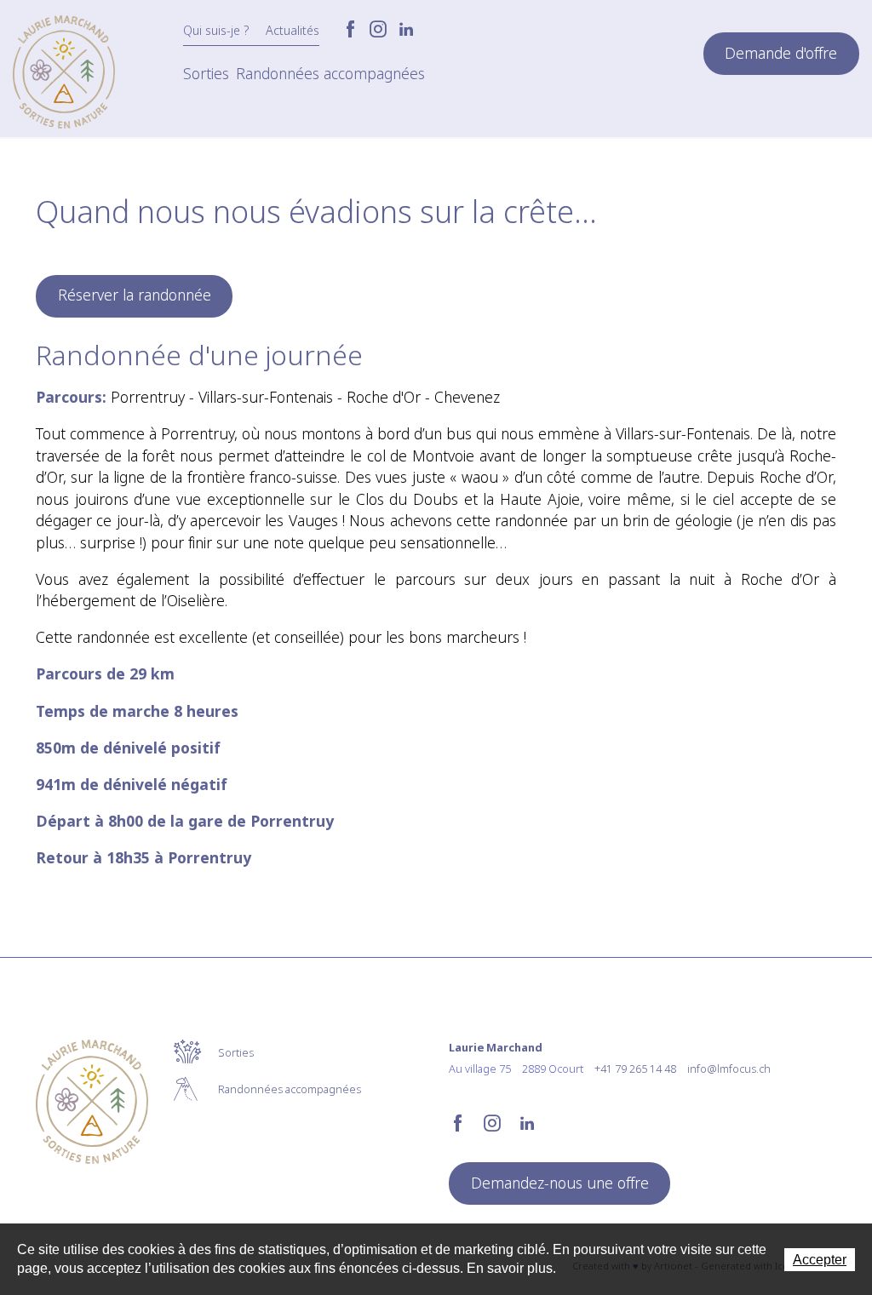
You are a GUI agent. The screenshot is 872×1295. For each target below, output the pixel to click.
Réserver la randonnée (134, 294)
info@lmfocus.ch (729, 1068)
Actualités (292, 30)
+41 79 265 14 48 (635, 1068)
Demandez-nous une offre (560, 1182)
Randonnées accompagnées (330, 73)
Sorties (206, 73)
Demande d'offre (781, 53)
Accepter (819, 1259)
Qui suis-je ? (216, 30)
